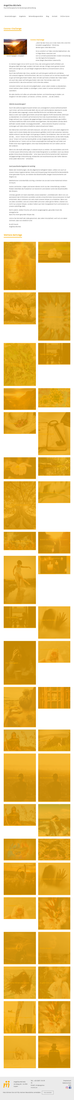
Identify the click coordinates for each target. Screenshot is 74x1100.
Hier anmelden (48, 1092)
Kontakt (54, 16)
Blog (47, 16)
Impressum (67, 1081)
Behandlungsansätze (36, 16)
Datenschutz (67, 1083)
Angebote (22, 16)
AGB (69, 1085)
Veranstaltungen (10, 16)
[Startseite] (7, 1084)
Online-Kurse (64, 16)
